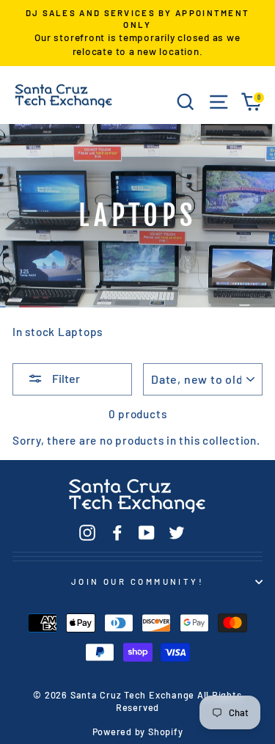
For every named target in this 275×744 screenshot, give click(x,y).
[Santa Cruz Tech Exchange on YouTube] (147, 532)
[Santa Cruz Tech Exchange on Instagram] (87, 532)
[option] (137, 33)
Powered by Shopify (137, 731)
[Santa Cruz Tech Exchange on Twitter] (177, 532)
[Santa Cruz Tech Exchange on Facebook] (117, 532)
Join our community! (137, 581)
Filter (65, 378)
